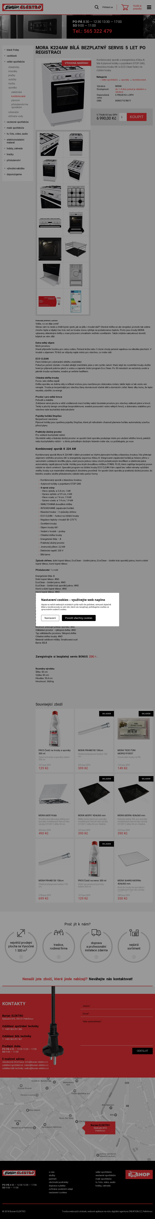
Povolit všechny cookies (78, 618)
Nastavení (50, 618)
